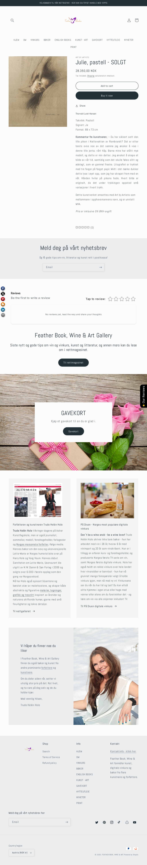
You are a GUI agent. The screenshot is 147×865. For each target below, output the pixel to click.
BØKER (79, 768)
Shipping (90, 75)
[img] (82, 227)
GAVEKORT (81, 785)
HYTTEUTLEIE (83, 791)
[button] (12, 20)
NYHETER (81, 797)
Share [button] (83, 105)
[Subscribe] (100, 267)
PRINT (79, 803)
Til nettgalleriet (22, 611)
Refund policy (49, 762)
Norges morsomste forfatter (32, 544)
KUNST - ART (82, 780)
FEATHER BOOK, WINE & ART (113, 855)
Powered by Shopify (131, 855)
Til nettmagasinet (73, 362)
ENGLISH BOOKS (84, 774)
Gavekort (73, 431)
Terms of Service (51, 757)
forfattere (46, 668)
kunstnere (26, 672)
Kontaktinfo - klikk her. (123, 751)
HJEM (79, 751)
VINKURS (80, 762)
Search (46, 751)
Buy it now (107, 95)
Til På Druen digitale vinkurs (97, 606)
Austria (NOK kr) (20, 852)
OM (77, 757)
